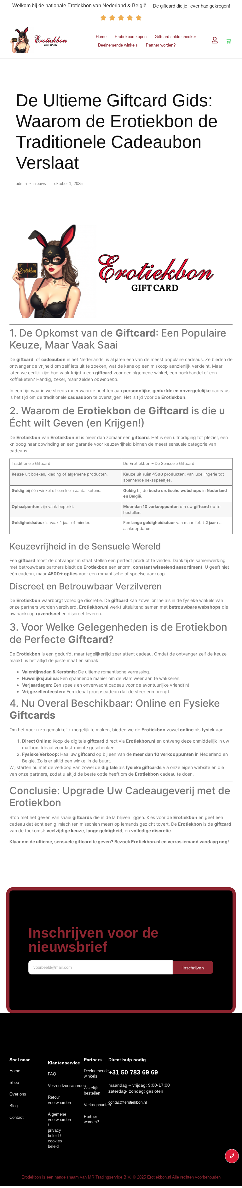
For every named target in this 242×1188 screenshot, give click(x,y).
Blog (13, 1105)
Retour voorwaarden (59, 1100)
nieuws (39, 183)
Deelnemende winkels (118, 45)
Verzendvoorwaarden (67, 1085)
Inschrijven (193, 967)
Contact (16, 1117)
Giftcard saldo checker (175, 36)
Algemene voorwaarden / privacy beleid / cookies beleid (59, 1130)
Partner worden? (161, 45)
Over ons (17, 1094)
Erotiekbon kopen (131, 36)
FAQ (52, 1074)
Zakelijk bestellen (92, 1090)
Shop (14, 1082)
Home (101, 36)
